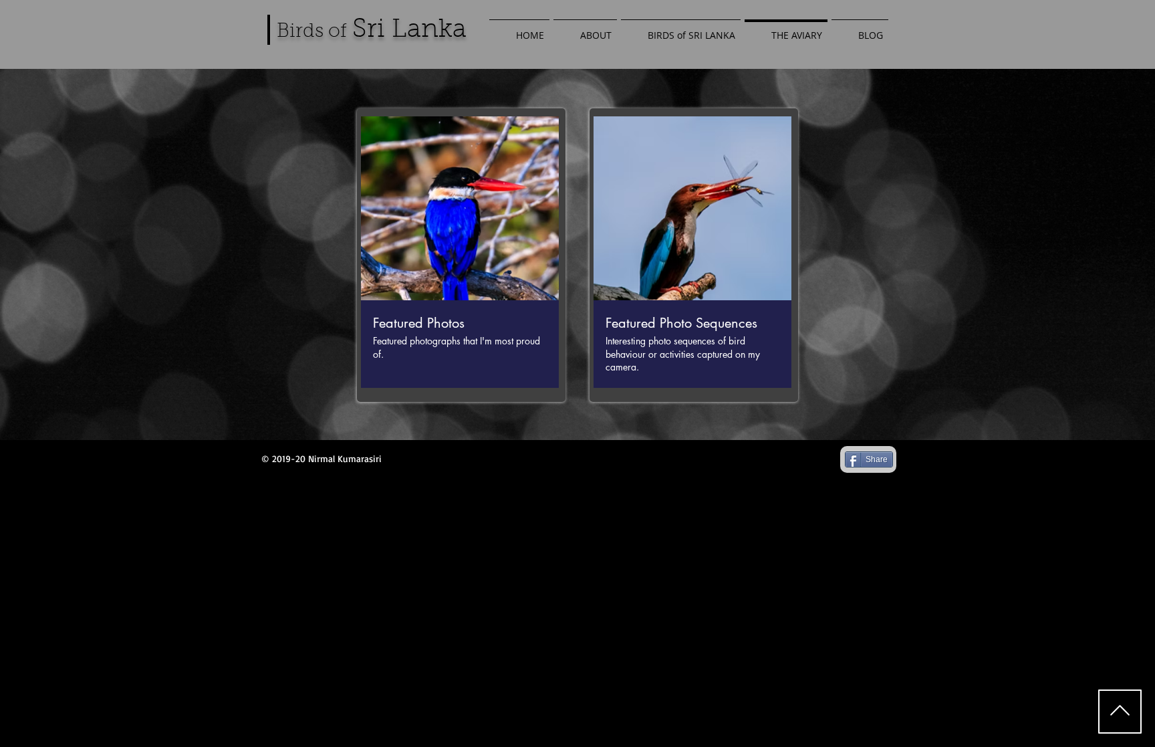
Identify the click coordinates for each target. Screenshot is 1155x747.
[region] (461, 255)
